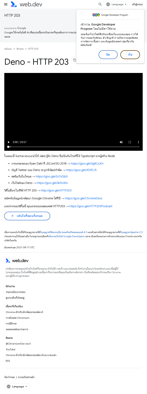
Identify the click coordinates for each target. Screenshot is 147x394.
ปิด (108, 54)
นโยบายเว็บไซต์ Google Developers (66, 236)
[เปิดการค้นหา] (100, 4)
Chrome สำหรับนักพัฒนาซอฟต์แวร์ (24, 312)
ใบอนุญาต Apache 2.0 (131, 232)
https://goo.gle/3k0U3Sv (52, 183)
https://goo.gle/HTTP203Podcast (90, 206)
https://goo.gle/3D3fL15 (81, 170)
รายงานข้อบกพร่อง (15, 292)
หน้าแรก (8, 48)
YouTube (10, 349)
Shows (19, 48)
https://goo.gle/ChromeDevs (83, 198)
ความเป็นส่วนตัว (26, 377)
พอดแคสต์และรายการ (17, 329)
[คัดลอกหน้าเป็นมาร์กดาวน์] (75, 60)
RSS (8, 360)
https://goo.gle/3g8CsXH (87, 163)
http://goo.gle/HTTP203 (56, 190)
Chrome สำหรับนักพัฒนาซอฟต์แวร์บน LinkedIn (31, 355)
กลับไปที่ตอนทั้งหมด (27, 216)
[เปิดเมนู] (5, 4)
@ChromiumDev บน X (18, 343)
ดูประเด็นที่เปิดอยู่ (15, 297)
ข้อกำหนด (9, 377)
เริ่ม (130, 54)
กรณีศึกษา (11, 323)
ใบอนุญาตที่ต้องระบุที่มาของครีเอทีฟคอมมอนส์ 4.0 (63, 232)
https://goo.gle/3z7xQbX (52, 176)
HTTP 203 (12, 15)
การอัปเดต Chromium (17, 317)
